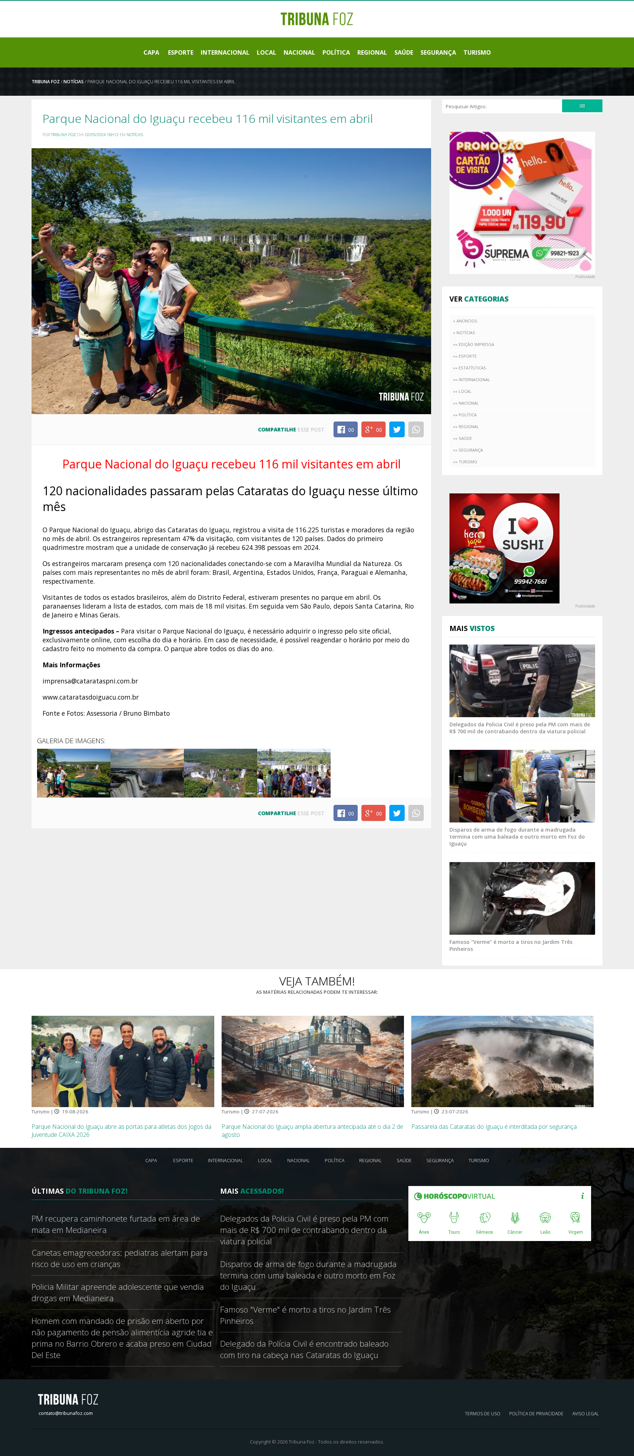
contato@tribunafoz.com (66, 1413)
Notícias (73, 82)
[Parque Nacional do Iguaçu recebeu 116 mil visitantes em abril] (73, 773)
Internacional (225, 52)
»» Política (465, 414)
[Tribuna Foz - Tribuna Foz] (317, 18)
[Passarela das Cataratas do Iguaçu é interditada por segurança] (502, 1061)
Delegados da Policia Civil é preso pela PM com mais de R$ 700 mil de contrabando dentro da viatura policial (519, 728)
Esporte (180, 52)
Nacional (299, 52)
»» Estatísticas (469, 368)
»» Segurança (468, 450)
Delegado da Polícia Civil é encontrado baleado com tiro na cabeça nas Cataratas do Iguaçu (304, 1349)
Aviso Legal (585, 1414)
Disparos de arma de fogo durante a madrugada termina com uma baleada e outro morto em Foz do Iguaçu (517, 836)
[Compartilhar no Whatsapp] (416, 430)
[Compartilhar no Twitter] (397, 430)
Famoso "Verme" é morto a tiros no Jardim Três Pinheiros (305, 1315)
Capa (151, 52)
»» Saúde (462, 438)
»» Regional (466, 426)
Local (266, 52)
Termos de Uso (482, 1414)
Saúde (403, 52)
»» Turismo (465, 461)
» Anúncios (465, 321)
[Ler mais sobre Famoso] (522, 898)
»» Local (462, 391)
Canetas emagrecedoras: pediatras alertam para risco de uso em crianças (120, 1258)
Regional (372, 52)
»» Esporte (465, 356)
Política (336, 52)
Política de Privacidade (536, 1414)
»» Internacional (471, 379)
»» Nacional (466, 403)
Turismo (477, 52)
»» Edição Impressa (473, 344)
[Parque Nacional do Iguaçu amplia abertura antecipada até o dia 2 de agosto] (313, 1061)
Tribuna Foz (46, 82)
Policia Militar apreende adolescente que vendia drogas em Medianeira (118, 1292)
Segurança (438, 52)
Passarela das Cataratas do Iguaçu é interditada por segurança (494, 1127)
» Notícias (464, 332)
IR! (582, 105)
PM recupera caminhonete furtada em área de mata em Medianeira (116, 1224)
